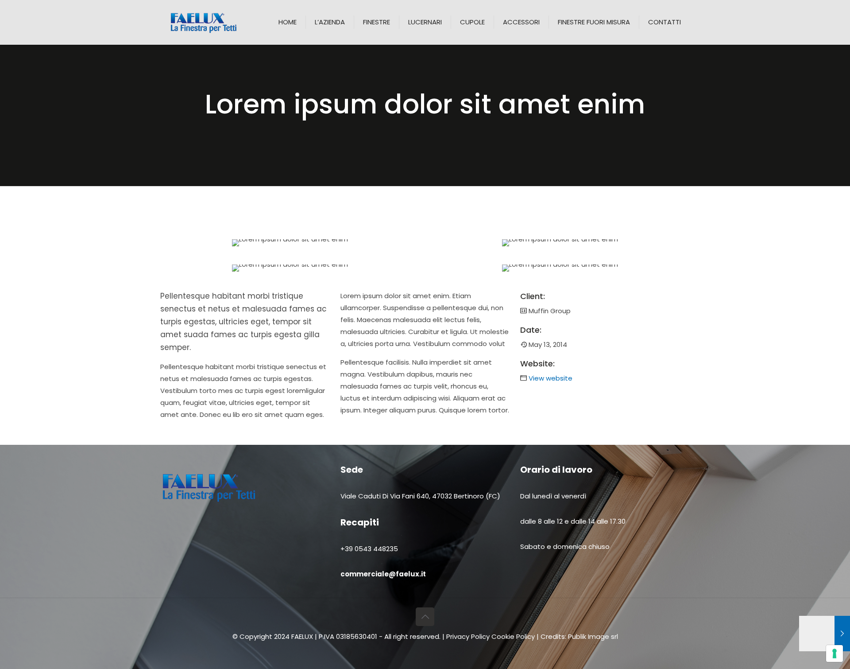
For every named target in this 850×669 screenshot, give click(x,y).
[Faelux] (203, 22)
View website (550, 378)
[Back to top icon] (425, 616)
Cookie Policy (513, 636)
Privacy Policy (468, 636)
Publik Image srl (593, 636)
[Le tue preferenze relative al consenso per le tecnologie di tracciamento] (834, 653)
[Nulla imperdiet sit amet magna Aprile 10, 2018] (824, 633)
